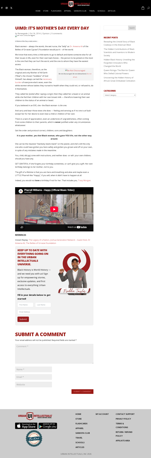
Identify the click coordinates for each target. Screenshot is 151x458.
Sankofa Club (80, 11)
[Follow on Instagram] (6, 8)
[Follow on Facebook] (2, 8)
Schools (101, 11)
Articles (111, 11)
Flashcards (56, 11)
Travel (92, 11)
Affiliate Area (123, 440)
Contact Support (125, 414)
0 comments (56, 33)
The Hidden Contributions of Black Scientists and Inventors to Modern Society (119, 52)
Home (38, 11)
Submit (23, 319)
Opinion (45, 33)
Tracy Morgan (84, 180)
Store (45, 11)
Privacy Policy (123, 419)
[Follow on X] (11, 8)
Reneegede (23, 33)
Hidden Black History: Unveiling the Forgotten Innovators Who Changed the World (119, 62)
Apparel (67, 11)
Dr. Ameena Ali (76, 46)
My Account (102, 414)
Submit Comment (82, 391)
